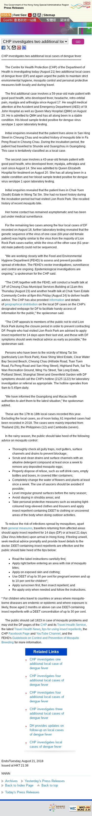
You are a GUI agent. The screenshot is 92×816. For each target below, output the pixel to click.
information (56, 300)
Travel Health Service (71, 625)
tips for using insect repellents (61, 629)
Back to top (49, 785)
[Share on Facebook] (3, 48)
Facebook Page (19, 633)
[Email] (14, 48)
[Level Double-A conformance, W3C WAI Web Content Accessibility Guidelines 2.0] (80, 808)
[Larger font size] (35, 15)
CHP (43, 625)
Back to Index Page (19, 785)
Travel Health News (27, 629)
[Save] (19, 48)
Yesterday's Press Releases (45, 781)
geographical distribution (21, 304)
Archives (11, 781)
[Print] (24, 48)
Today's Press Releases (22, 792)
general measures (20, 528)
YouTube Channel (48, 633)
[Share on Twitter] (9, 48)
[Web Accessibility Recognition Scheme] (57, 807)
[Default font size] (30, 15)
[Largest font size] (39, 15)
